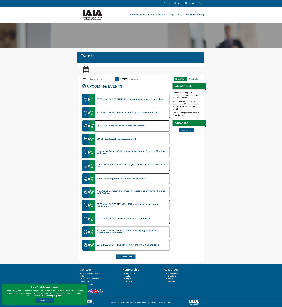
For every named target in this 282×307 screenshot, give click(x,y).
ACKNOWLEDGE (44, 300)
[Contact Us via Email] (100, 291)
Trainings (172, 276)
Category (124, 79)
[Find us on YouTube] (96, 291)
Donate (129, 281)
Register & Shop (165, 14)
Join (128, 276)
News (170, 279)
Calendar (194, 79)
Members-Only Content (142, 14)
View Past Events (125, 256)
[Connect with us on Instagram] (91, 291)
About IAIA (130, 273)
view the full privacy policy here (48, 296)
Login (128, 279)
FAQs (179, 14)
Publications (173, 273)
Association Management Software (88, 303)
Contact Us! (186, 130)
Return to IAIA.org (194, 14)
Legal (170, 302)
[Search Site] (200, 3)
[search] (117, 79)
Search (84, 79)
